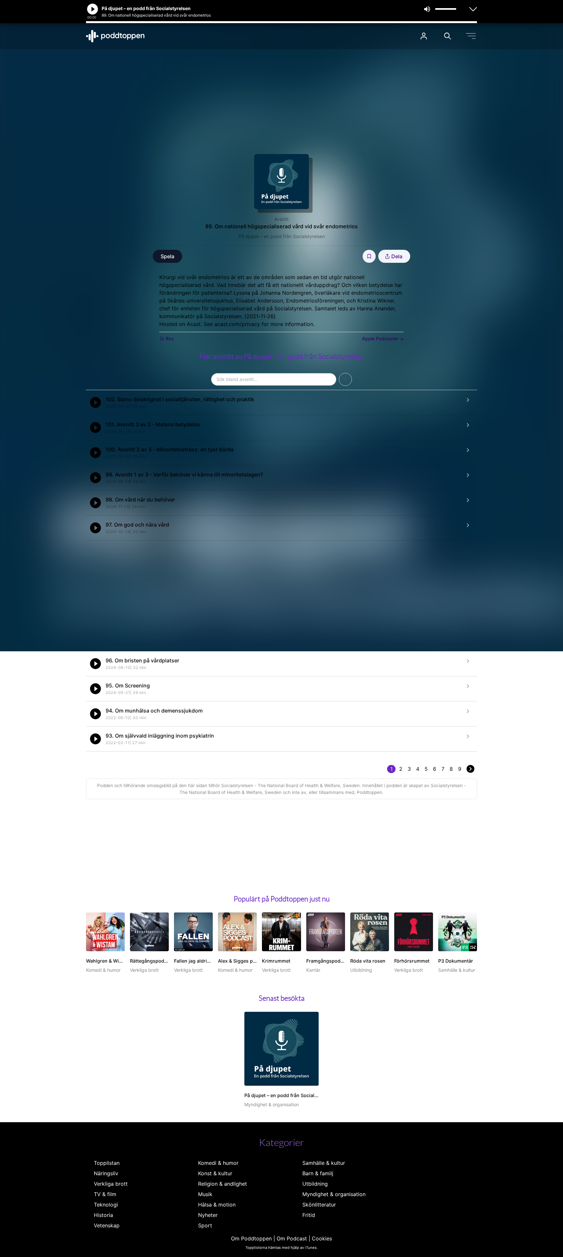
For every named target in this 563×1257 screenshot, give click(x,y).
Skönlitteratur (319, 1204)
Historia (103, 1215)
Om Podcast (292, 1238)
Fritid (308, 1215)
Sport (205, 1225)
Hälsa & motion (217, 1204)
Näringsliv (106, 1173)
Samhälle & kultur (323, 1163)
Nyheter (208, 1215)
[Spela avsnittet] (95, 402)
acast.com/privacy (237, 324)
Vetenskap (107, 1225)
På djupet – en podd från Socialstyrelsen (281, 236)
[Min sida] (423, 36)
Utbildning (315, 1183)
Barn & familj (317, 1173)
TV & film (105, 1194)
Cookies (322, 1238)
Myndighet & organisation (334, 1194)
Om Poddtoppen (251, 1238)
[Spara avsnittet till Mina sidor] (369, 256)
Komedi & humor (218, 1163)
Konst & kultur (215, 1173)
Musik (205, 1194)
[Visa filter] (345, 379)
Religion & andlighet (222, 1183)
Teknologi (106, 1204)
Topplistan (107, 1163)
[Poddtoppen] (115, 36)
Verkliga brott (111, 1183)
